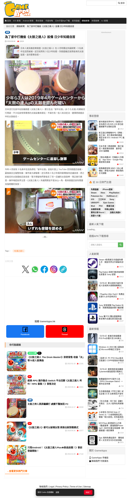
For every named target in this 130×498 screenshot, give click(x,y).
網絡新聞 (85, 21)
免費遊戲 (95, 189)
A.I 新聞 (104, 21)
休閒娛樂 (95, 21)
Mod (93, 206)
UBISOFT (95, 203)
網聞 (7, 32)
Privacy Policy (62, 487)
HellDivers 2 (112, 196)
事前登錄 (39, 21)
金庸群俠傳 (96, 209)
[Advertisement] (45, 297)
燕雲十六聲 (95, 216)
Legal (51, 487)
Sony (112, 199)
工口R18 (102, 199)
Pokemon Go (97, 196)
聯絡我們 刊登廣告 (99, 461)
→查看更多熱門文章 (17, 471)
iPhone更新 (108, 189)
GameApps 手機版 (99, 458)
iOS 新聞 (17, 21)
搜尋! (122, 3)
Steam (94, 193)
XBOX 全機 (32, 353)
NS (30, 376)
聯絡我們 (43, 487)
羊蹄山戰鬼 (109, 209)
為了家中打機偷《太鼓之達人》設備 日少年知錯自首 (50, 26)
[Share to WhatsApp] (35, 269)
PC (39, 353)
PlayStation (114, 193)
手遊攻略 (49, 21)
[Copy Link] (63, 269)
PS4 (101, 206)
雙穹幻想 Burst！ (98, 212)
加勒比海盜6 (115, 212)
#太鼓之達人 (19, 251)
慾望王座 (110, 206)
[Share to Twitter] (25, 269)
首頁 (9, 21)
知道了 (88, 492)
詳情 (57, 492)
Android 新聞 (28, 21)
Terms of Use (76, 487)
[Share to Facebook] (44, 269)
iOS (93, 199)
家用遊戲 (76, 21)
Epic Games (108, 203)
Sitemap (87, 487)
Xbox (103, 193)
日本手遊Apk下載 (62, 21)
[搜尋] (120, 244)
